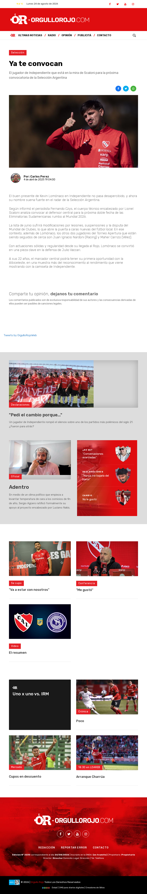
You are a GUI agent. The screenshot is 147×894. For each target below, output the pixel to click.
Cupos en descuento (25, 777)
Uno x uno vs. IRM (31, 693)
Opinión (66, 35)
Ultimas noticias (30, 35)
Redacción (46, 847)
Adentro (19, 487)
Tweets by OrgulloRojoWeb (20, 335)
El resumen (18, 653)
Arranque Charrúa (90, 777)
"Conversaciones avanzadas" (92, 455)
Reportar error (74, 847)
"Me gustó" (84, 590)
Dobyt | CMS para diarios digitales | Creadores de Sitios (78, 887)
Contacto (104, 35)
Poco (80, 721)
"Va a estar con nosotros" (29, 590)
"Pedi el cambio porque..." (35, 414)
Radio (52, 35)
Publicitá (84, 35)
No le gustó (89, 499)
